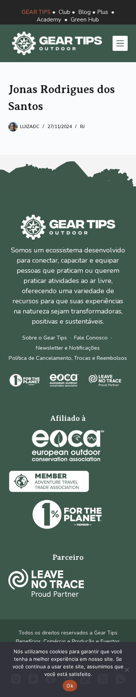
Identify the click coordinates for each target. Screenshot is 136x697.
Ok (69, 686)
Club (64, 12)
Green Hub (85, 19)
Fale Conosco (91, 337)
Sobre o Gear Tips (44, 337)
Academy (49, 19)
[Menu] (120, 43)
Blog (84, 12)
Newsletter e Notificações (68, 348)
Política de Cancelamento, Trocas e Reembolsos (68, 358)
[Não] (126, 669)
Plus (102, 12)
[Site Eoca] (68, 445)
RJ (82, 127)
